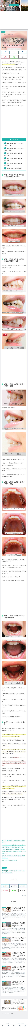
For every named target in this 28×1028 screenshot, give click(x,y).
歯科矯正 (10, 872)
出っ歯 (4, 872)
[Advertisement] (14, 18)
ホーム (7, 1023)
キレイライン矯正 (11, 870)
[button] (25, 465)
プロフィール (20, 1023)
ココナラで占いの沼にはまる (9, 860)
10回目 (4, 870)
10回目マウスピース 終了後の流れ (14, 168)
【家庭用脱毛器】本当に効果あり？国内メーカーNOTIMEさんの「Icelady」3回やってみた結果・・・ (14, 851)
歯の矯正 (5, 868)
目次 (13, 139)
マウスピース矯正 (21, 870)
